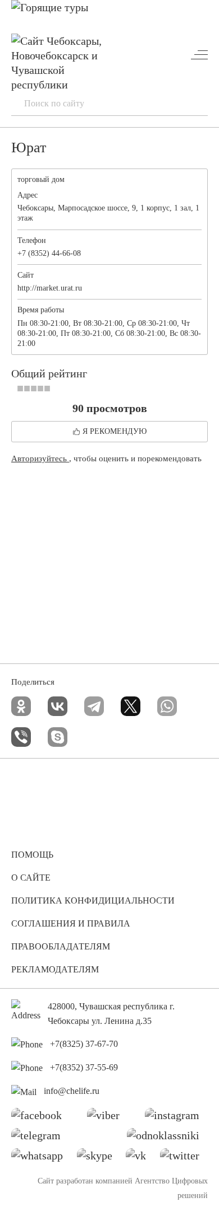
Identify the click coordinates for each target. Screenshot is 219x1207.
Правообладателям (60, 946)
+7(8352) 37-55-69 (84, 1067)
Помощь (32, 854)
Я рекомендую (115, 431)
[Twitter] (184, 1158)
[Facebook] (40, 1118)
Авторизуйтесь (40, 458)
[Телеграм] (40, 1138)
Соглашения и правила (70, 923)
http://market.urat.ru (49, 288)
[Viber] (21, 737)
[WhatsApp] (167, 706)
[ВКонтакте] (57, 706)
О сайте (31, 877)
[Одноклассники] (21, 706)
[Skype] (57, 737)
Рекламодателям (55, 969)
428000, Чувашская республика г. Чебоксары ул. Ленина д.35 (111, 1014)
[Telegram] (94, 706)
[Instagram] (176, 1118)
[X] (130, 706)
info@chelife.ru (71, 1091)
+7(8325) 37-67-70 (84, 1044)
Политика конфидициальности (93, 900)
